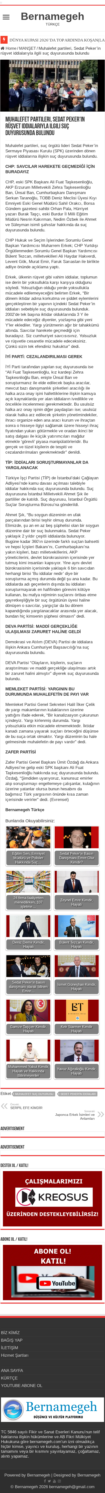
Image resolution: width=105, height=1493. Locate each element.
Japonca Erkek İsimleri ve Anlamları (75, 1115)
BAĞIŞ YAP (11, 1340)
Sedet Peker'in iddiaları (78, 1094)
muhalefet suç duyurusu (34, 1094)
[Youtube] (54, 1481)
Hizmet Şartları (15, 1355)
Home (10, 48)
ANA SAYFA (12, 1370)
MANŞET (27, 48)
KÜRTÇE (9, 1378)
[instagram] (59, 1481)
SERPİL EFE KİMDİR (26, 1106)
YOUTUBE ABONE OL (21, 1385)
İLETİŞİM (9, 1348)
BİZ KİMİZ (10, 1332)
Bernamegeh (52, 16)
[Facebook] (44, 1481)
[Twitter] (49, 1481)
